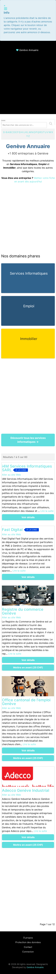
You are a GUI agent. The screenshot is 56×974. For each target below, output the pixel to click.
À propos (28, 937)
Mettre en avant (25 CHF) (28, 667)
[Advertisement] (28, 86)
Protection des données (28, 942)
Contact (28, 947)
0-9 (5, 132)
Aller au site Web (11, 474)
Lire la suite (46, 510)
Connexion (28, 951)
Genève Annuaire (28, 50)
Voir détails (28, 517)
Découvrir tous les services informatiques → (28, 439)
